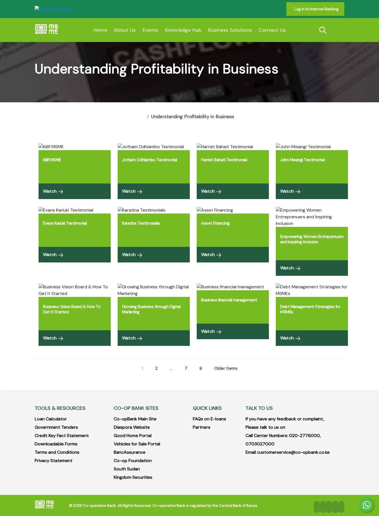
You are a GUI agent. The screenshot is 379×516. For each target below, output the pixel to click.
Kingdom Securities (133, 477)
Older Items (225, 368)
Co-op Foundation (133, 460)
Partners (201, 427)
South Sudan (127, 469)
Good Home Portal (132, 435)
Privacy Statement (53, 460)
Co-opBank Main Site (135, 419)
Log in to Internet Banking (316, 9)
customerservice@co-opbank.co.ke (293, 452)
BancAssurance (129, 452)
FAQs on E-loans (209, 419)
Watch (50, 191)
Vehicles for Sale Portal (137, 444)
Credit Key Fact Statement (62, 435)
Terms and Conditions (57, 452)
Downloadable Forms (56, 444)
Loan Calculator (51, 419)
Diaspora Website (132, 427)
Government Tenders (56, 427)
